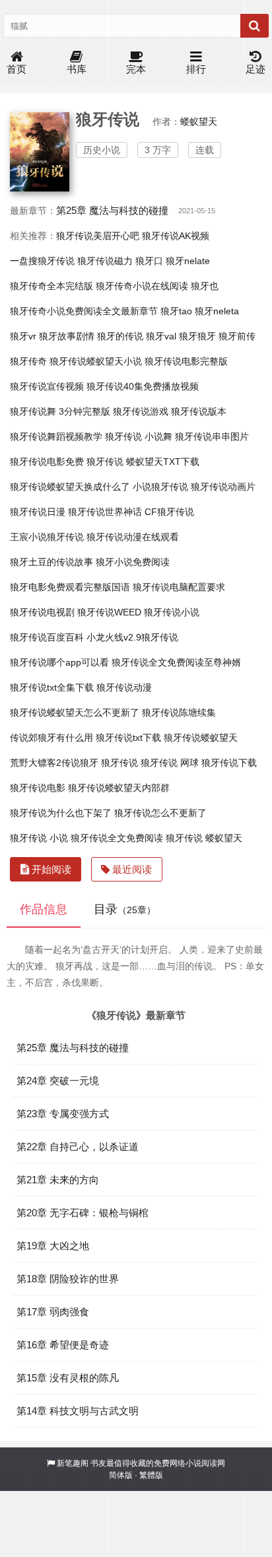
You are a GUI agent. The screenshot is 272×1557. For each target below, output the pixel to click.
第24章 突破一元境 (58, 1080)
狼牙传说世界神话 (105, 511)
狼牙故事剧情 (66, 336)
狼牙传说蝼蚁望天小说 (96, 361)
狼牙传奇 (28, 361)
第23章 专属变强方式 (63, 1113)
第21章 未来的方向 (58, 1179)
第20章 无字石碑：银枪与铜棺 (83, 1212)
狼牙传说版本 (198, 411)
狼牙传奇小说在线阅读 (142, 286)
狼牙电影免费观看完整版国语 (70, 587)
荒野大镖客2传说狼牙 (54, 762)
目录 (125, 909)
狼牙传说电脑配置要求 (179, 587)
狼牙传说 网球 (170, 762)
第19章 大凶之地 (53, 1245)
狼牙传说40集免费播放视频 (142, 386)
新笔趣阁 (72, 1463)
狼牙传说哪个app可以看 (59, 662)
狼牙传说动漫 (124, 687)
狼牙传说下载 (229, 762)
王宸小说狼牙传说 (47, 537)
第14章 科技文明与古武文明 (78, 1410)
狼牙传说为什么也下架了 (61, 813)
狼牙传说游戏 (140, 411)
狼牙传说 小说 (39, 838)
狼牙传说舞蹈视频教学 (56, 436)
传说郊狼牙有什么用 (51, 737)
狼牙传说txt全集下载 (52, 687)
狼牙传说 (119, 762)
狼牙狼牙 (197, 336)
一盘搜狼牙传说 (42, 261)
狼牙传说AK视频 (175, 235)
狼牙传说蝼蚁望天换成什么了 (70, 486)
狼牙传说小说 (171, 612)
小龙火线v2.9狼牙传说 (132, 637)
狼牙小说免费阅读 (133, 562)
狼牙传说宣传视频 (47, 386)
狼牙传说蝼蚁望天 (201, 737)
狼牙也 (205, 286)
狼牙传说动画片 (223, 486)
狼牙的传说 (120, 336)
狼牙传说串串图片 (212, 436)
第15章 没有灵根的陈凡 (68, 1377)
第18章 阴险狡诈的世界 (68, 1278)
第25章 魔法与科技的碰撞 (112, 210)
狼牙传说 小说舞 (138, 436)
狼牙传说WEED (109, 612)
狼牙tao (176, 311)
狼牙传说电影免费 (47, 461)
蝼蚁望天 (198, 121)
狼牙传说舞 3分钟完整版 (60, 411)
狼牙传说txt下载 (128, 737)
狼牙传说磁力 (105, 261)
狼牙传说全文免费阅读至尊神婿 (176, 662)
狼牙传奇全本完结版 (51, 286)
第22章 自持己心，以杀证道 (78, 1146)
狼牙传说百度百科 (47, 637)
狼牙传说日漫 (37, 511)
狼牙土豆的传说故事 (51, 562)
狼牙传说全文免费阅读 (117, 838)
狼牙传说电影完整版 (186, 361)
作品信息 (43, 909)
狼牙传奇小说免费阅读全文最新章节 (84, 311)
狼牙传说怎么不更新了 (160, 813)
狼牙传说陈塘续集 (179, 712)
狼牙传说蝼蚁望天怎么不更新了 (74, 712)
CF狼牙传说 (169, 511)
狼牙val (161, 336)
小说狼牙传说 (160, 486)
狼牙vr (23, 336)
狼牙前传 (237, 336)
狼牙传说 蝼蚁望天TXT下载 (142, 461)
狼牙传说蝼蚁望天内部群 (119, 787)
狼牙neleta (217, 311)
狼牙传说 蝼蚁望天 (204, 838)
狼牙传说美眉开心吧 (97, 235)
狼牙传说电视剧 (42, 612)
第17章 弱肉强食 (53, 1311)
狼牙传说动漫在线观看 (132, 537)
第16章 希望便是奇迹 (63, 1344)
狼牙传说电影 (37, 787)
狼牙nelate (188, 261)
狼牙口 (149, 261)
